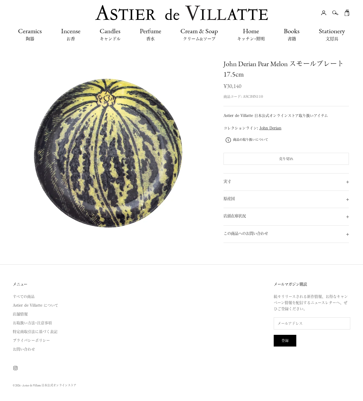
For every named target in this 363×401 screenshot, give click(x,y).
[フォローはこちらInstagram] (15, 368)
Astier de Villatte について (35, 305)
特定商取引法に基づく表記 (35, 332)
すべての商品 (24, 296)
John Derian (270, 128)
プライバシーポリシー (31, 340)
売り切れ (286, 159)
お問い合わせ (24, 349)
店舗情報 (20, 314)
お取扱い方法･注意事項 (32, 323)
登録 (285, 340)
